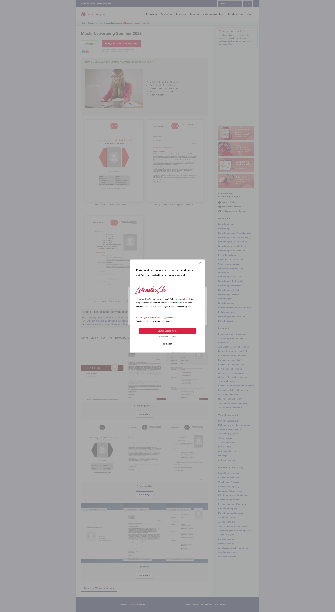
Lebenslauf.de (179, 299)
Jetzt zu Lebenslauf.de (167, 331)
